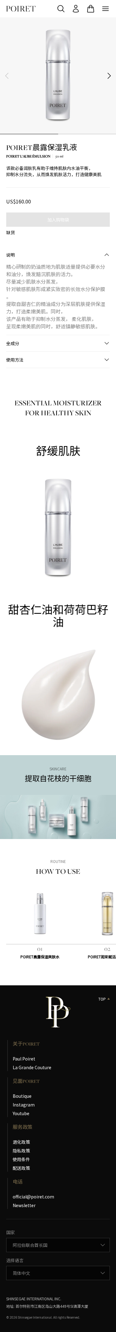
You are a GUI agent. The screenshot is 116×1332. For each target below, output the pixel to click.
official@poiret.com (33, 1196)
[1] (29, 134)
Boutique (22, 1096)
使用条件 (21, 1159)
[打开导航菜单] (105, 9)
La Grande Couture (32, 1067)
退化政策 (21, 1142)
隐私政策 (21, 1150)
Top (102, 999)
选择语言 (15, 1260)
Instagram (24, 1105)
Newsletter (24, 1205)
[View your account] (76, 9)
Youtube (21, 1113)
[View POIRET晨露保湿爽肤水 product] (39, 914)
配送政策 (21, 1168)
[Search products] (61, 9)
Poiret (21, 8)
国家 (10, 1232)
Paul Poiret (24, 1059)
